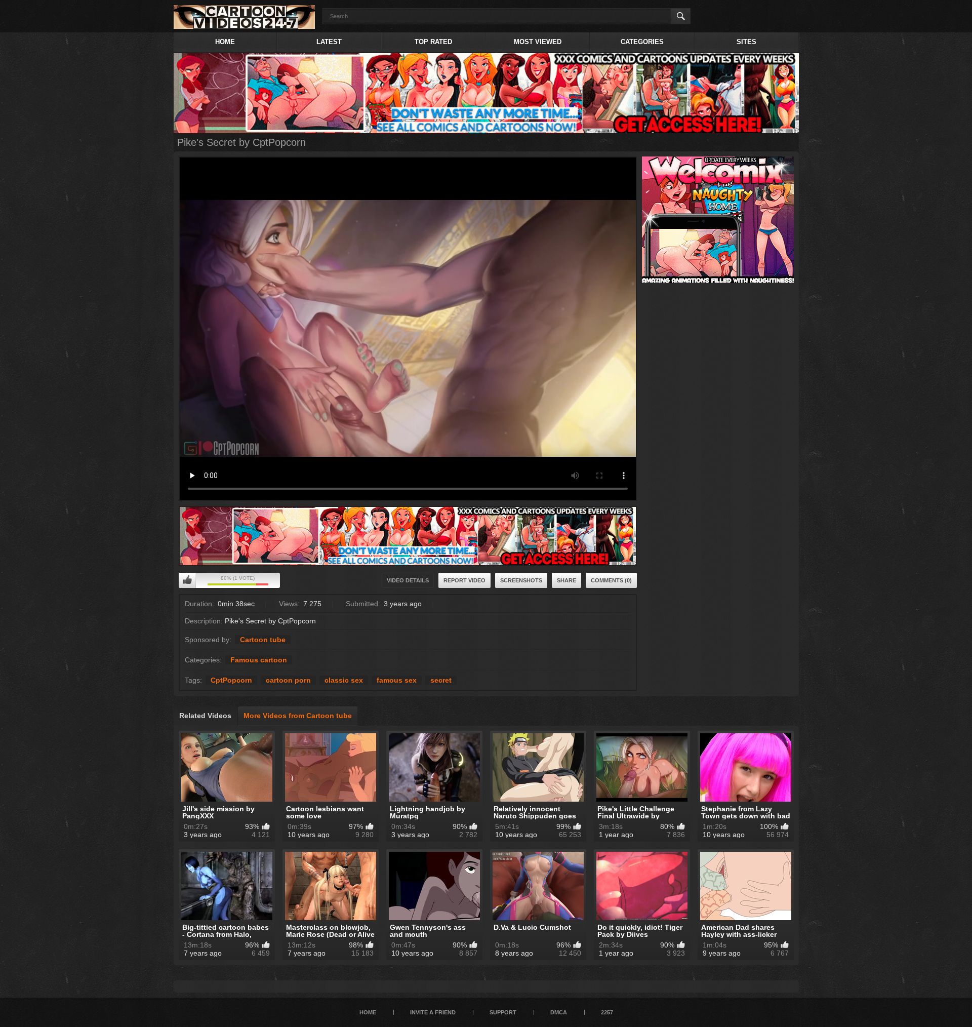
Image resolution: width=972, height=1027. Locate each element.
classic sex (344, 680)
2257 (607, 1012)
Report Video (464, 580)
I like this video (187, 580)
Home (225, 42)
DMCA (558, 1012)
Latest (329, 42)
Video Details (408, 580)
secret (441, 680)
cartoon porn (288, 680)
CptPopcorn (231, 680)
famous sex (397, 680)
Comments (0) (611, 580)
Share (566, 580)
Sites (746, 42)
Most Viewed (537, 42)
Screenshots (521, 580)
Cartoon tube (263, 640)
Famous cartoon (258, 660)
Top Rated (433, 42)
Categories (642, 42)
